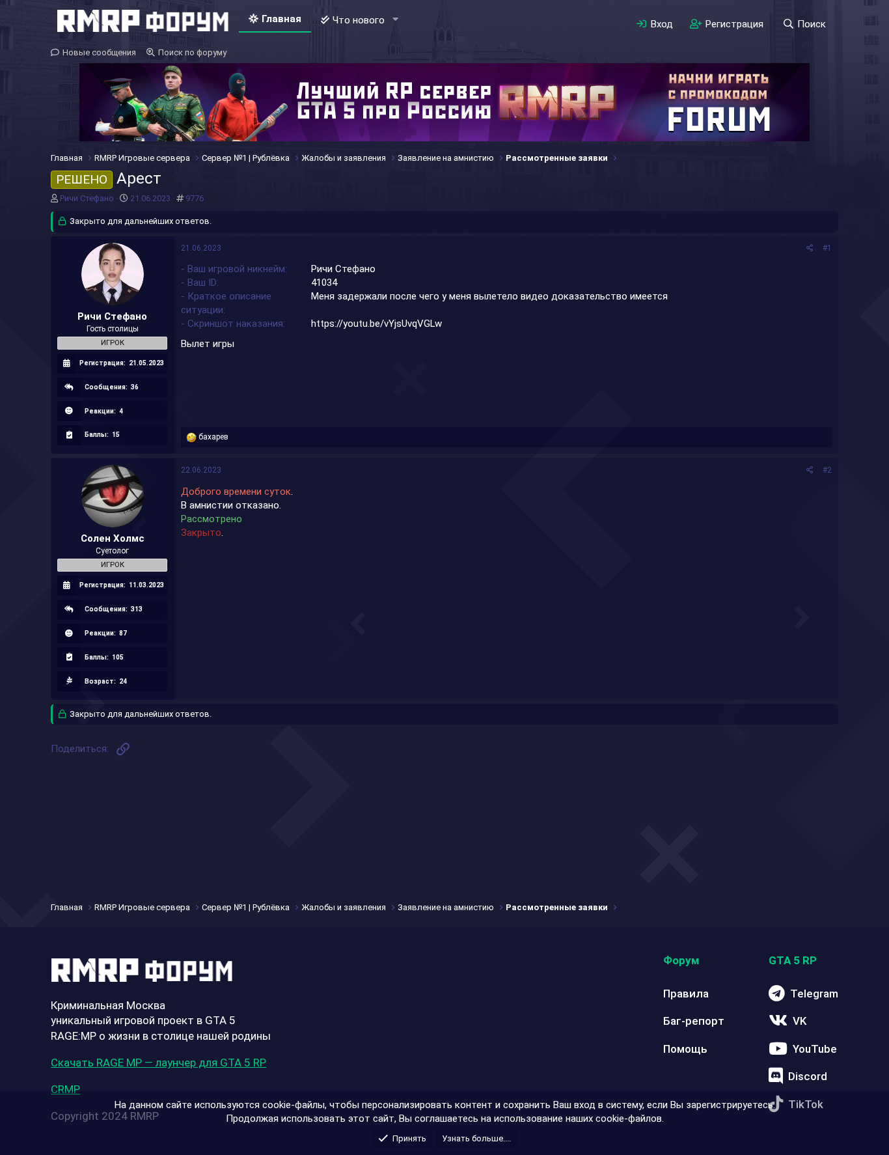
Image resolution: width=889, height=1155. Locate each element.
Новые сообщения (99, 52)
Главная (281, 19)
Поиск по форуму (192, 52)
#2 (827, 470)
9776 (194, 198)
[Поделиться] (810, 248)
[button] (395, 20)
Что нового (359, 20)
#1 (827, 248)
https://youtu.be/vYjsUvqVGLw (376, 323)
